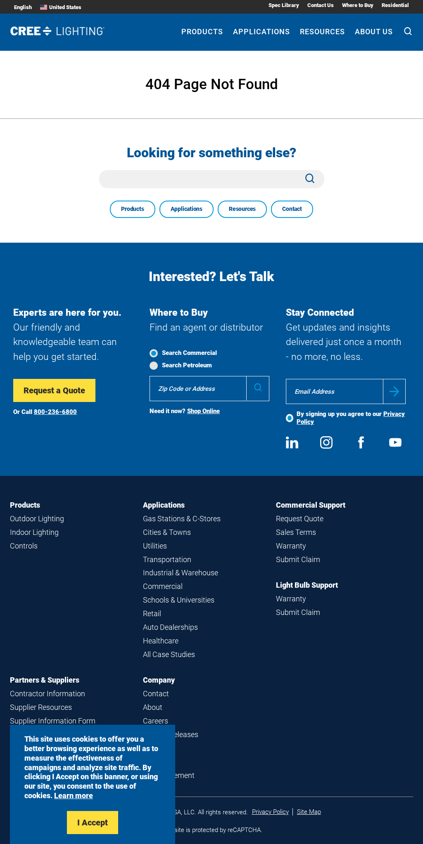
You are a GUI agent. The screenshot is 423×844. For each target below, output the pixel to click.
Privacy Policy (270, 812)
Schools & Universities (178, 600)
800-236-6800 (55, 412)
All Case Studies (169, 654)
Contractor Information (47, 693)
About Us (374, 31)
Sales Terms (296, 532)
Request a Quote (54, 390)
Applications (261, 31)
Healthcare (160, 640)
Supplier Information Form (52, 720)
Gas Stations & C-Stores (182, 518)
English (23, 7)
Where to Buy (357, 5)
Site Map (309, 812)
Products (202, 31)
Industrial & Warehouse (180, 572)
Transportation (167, 559)
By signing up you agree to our (351, 418)
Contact (292, 209)
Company (159, 680)
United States (65, 7)
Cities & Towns (167, 532)
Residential (395, 5)
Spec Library (284, 5)
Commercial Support (310, 505)
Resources (322, 31)
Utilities (155, 545)
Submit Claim (298, 559)
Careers (155, 720)
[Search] (408, 32)
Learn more (73, 795)
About (152, 707)
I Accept (92, 822)
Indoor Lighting (34, 532)
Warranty (291, 545)
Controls (24, 545)
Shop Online (203, 411)
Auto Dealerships (170, 627)
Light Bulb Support (307, 585)
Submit (394, 391)
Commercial (163, 586)
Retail (152, 613)
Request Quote (299, 518)
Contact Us (320, 5)
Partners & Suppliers (44, 680)
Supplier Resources (41, 707)
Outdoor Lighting (37, 518)
